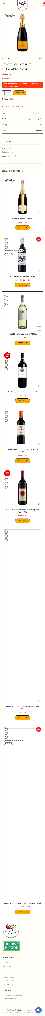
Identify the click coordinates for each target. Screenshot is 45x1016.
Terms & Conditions (9, 981)
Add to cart (19, 93)
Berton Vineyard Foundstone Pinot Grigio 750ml (22, 707)
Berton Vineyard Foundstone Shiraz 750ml (22, 392)
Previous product (37, 58)
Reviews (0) (6, 141)
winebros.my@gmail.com (13, 995)
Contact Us (7, 966)
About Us (6, 962)
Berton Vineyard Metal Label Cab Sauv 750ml (22, 903)
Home (4, 59)
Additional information (12, 106)
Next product (42, 58)
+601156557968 (11, 998)
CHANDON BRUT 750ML (22, 219)
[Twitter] (12, 156)
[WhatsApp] (16, 156)
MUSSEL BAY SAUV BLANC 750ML (22, 334)
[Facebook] (8, 156)
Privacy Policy (8, 984)
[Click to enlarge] (5, 50)
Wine (9, 59)
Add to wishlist (9, 99)
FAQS (5, 970)
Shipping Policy (8, 977)
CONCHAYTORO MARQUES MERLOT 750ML (22, 450)
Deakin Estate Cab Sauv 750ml (22, 276)
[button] (22, 227)
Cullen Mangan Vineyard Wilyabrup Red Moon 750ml (22, 510)
